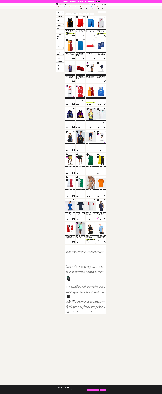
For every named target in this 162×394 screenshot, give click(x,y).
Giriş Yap (104, 4)
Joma (88, 14)
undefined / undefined (61, 14)
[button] (69, 165)
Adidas (73, 14)
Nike (80, 14)
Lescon (84, 14)
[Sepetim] (98, 4)
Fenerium (92, 14)
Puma (77, 14)
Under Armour (68, 14)
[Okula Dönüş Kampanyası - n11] (81, 1)
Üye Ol (102, 4)
